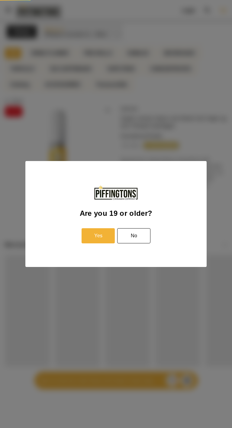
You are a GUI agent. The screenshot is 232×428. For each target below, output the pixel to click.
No (134, 235)
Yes (98, 235)
